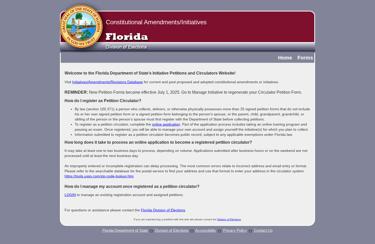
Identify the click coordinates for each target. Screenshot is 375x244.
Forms (305, 57)
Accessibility (205, 230)
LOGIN (70, 195)
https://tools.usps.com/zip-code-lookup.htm (99, 176)
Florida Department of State (125, 230)
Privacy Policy (235, 230)
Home (285, 57)
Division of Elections (229, 219)
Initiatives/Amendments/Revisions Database (107, 82)
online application (166, 124)
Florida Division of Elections (163, 210)
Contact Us (263, 230)
